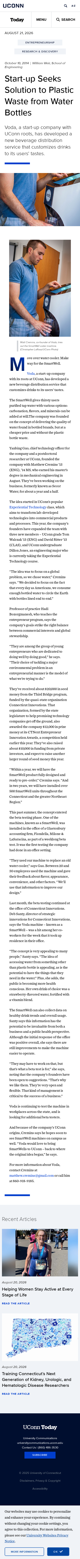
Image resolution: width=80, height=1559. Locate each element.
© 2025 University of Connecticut (40, 1473)
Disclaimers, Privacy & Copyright (40, 1481)
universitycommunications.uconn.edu (40, 1443)
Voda (31, 373)
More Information (24, 1552)
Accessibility (40, 1488)
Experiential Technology (27, 507)
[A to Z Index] (73, 6)
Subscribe (40, 1455)
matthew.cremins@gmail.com (31, 1175)
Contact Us (29, 1447)
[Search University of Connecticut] (66, 6)
